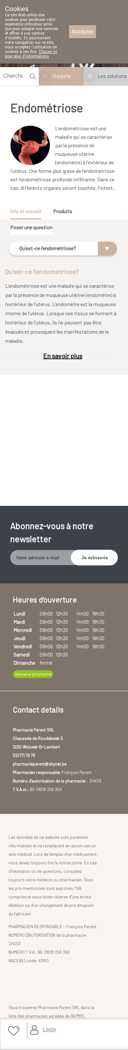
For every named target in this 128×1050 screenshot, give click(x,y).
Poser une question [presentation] (31, 227)
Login (49, 1029)
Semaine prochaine (33, 674)
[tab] (28, 213)
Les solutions (112, 76)
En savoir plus (62, 355)
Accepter (83, 31)
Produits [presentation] (62, 211)
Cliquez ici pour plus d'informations (31, 54)
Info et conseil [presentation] (25, 211)
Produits (62, 76)
